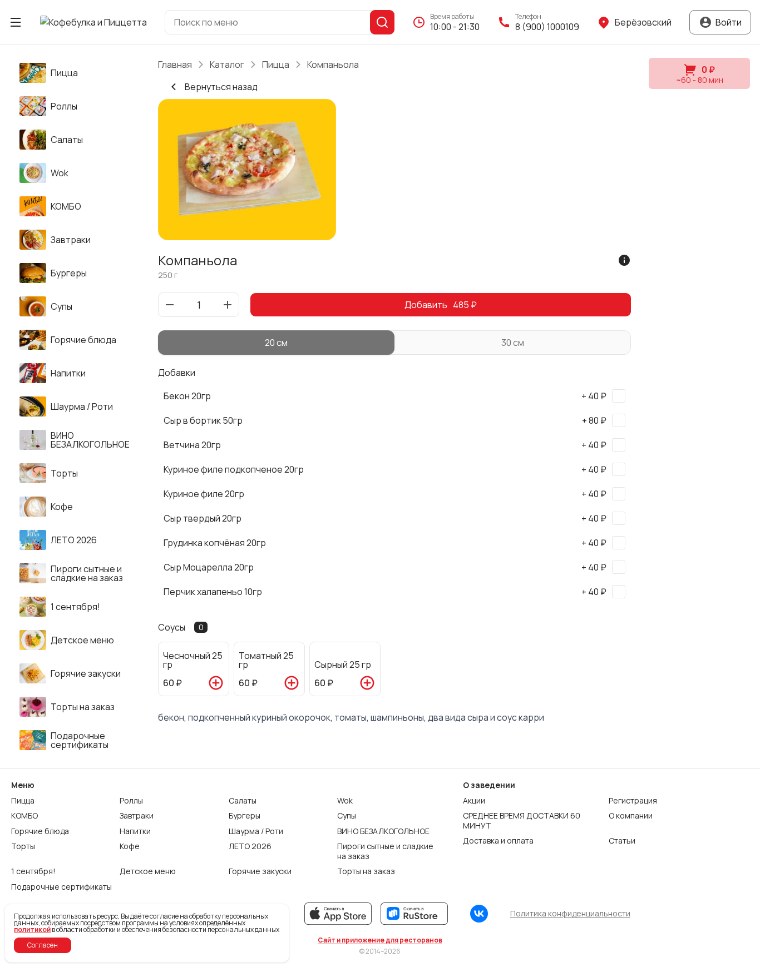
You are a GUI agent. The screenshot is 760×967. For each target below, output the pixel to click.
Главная (175, 64)
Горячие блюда (40, 831)
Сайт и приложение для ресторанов (380, 940)
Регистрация (633, 801)
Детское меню (148, 871)
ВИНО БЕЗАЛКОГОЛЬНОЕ (383, 831)
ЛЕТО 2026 (250, 846)
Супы (346, 816)
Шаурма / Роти (256, 831)
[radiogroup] (394, 342)
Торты (23, 846)
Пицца (275, 64)
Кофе (130, 846)
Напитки (135, 831)
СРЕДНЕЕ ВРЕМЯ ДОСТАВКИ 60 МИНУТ (521, 820)
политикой (32, 929)
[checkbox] (394, 396)
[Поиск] (382, 22)
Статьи (622, 841)
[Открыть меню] (15, 22)
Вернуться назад (221, 87)
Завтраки (137, 816)
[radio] (276, 342)
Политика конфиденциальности (570, 913)
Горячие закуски (260, 871)
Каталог (227, 64)
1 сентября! (33, 871)
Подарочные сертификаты (61, 887)
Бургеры (244, 816)
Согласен (42, 945)
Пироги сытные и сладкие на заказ (385, 851)
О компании (631, 816)
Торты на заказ (366, 871)
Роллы (131, 801)
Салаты (242, 801)
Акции (474, 801)
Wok (345, 801)
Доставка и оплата (498, 841)
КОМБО (24, 816)
